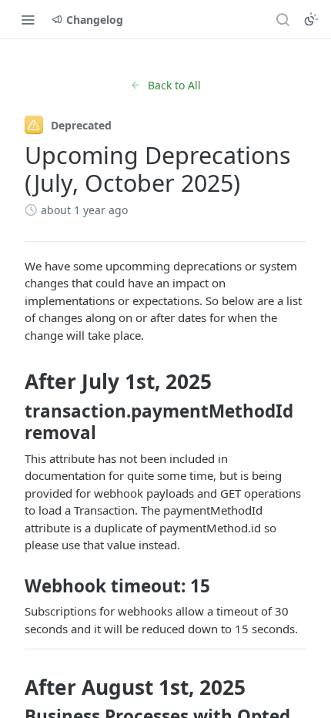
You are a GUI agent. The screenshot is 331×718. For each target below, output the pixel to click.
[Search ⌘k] (282, 19)
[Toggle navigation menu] (27, 19)
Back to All (174, 85)
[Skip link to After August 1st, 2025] (14, 687)
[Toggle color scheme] (311, 19)
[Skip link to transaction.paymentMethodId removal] (14, 422)
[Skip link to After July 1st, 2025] (14, 382)
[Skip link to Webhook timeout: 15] (14, 585)
